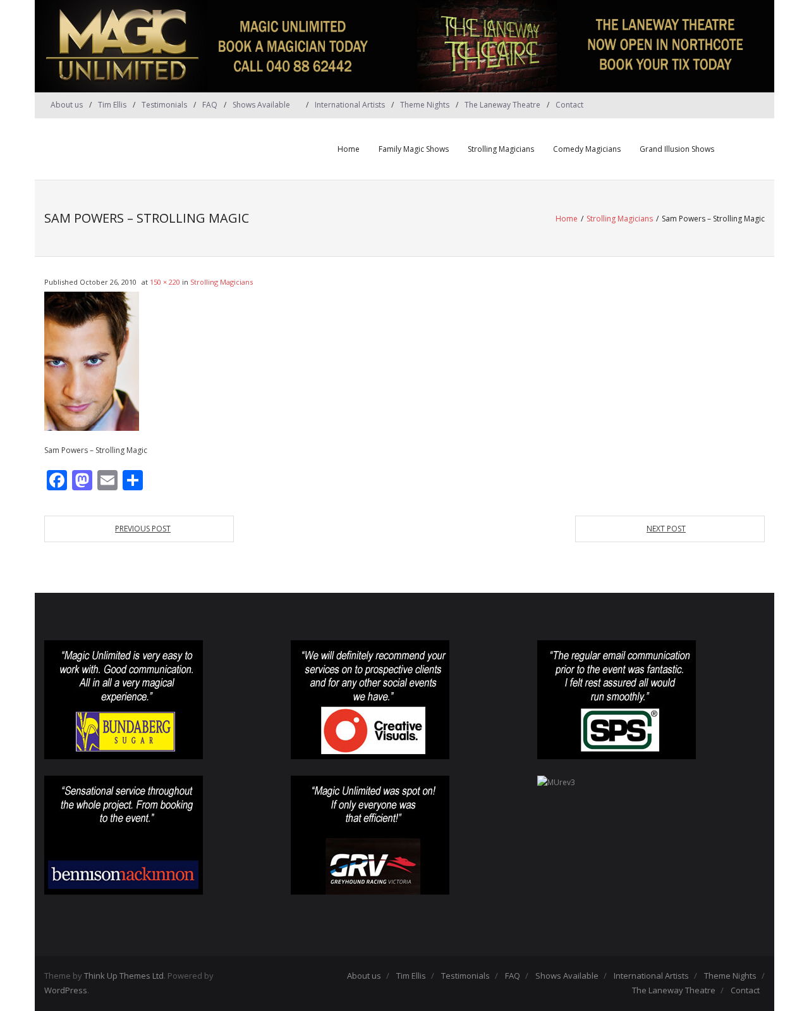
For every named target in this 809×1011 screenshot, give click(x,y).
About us (67, 104)
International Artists (350, 104)
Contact (569, 104)
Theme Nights (424, 104)
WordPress (65, 990)
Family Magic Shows (414, 149)
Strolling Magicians (501, 149)
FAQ (209, 104)
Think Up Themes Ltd (124, 975)
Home (349, 149)
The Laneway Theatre (502, 104)
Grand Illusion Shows (677, 149)
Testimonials (164, 104)
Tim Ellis (112, 104)
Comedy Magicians (587, 149)
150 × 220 (165, 282)
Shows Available (261, 104)
